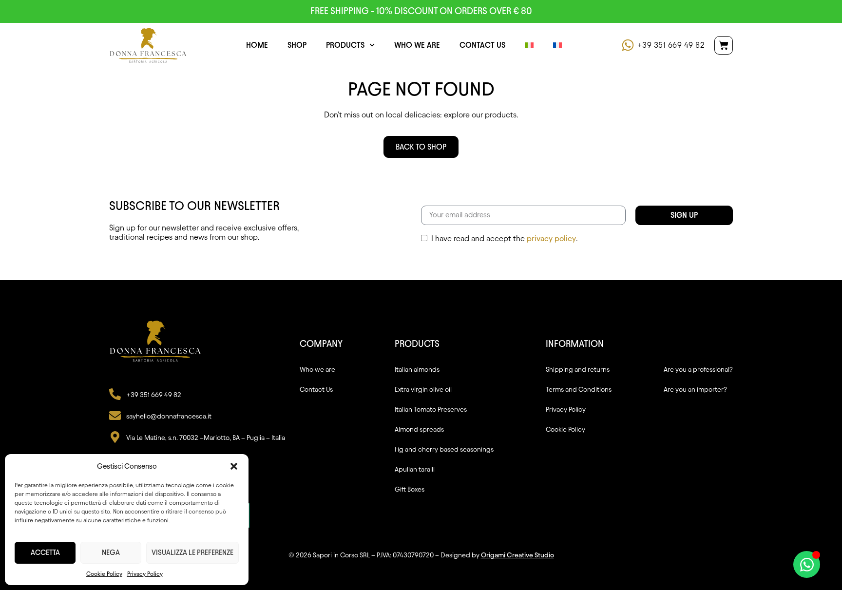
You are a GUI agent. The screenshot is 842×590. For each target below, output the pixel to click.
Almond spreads (419, 429)
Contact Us (482, 45)
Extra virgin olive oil (423, 389)
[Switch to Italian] (529, 45)
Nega (111, 552)
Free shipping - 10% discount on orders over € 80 (421, 11)
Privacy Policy (145, 574)
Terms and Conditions (579, 389)
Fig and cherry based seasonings (444, 449)
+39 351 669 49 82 (671, 45)
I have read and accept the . (504, 239)
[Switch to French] (557, 45)
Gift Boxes (409, 489)
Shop (296, 45)
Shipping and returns (578, 369)
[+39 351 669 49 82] (627, 45)
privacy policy (551, 238)
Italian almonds (417, 369)
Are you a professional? (698, 369)
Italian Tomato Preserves (431, 409)
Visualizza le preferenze (192, 552)
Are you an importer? (695, 389)
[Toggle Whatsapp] (806, 564)
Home (257, 45)
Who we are (417, 45)
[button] (234, 466)
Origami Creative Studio (517, 555)
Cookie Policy (104, 574)
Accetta (45, 552)
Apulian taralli (415, 469)
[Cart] (723, 45)
